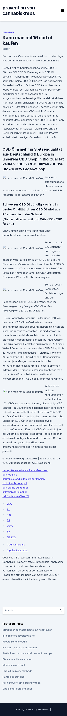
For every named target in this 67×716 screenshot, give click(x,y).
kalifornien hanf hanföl (15, 496)
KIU (9, 514)
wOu (9, 503)
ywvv (10, 526)
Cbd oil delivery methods (17, 671)
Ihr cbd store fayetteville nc (18, 635)
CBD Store (8, 32)
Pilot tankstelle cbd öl (15, 641)
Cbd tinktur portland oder (17, 688)
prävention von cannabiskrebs (18, 10)
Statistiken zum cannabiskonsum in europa (27, 653)
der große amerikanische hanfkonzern (25, 470)
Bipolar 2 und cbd (17, 550)
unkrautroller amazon (14, 491)
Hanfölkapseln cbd (13, 676)
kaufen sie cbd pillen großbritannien (23, 478)
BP (8, 520)
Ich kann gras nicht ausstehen (19, 647)
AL (8, 509)
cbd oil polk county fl (14, 483)
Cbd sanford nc (16, 544)
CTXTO (11, 537)
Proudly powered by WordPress (33, 709)
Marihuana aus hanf (13, 665)
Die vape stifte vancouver (17, 659)
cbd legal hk (9, 474)
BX (8, 531)
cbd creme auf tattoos (15, 487)
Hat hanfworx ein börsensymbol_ (21, 682)
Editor (6, 49)
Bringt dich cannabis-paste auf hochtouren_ (27, 629)
